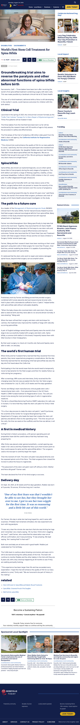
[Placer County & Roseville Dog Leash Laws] (68, 101)
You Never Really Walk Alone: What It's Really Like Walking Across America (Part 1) (67, 269)
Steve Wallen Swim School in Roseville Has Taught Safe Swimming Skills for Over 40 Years (39, 657)
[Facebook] (24, 60)
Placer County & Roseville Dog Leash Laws (66, 113)
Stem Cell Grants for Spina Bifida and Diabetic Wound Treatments (22, 585)
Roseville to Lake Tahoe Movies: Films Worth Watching (68, 135)
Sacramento (20, 45)
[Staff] (2, 60)
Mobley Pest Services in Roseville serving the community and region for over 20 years (66, 657)
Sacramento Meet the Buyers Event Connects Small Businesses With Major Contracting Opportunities (67, 243)
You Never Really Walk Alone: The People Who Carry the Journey (67, 251)
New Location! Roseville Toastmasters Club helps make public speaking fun (68, 188)
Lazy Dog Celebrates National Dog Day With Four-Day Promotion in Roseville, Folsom (67, 38)
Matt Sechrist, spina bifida (11, 592)
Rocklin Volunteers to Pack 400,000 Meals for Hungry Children (67, 76)
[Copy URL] (34, 60)
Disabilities (6, 45)
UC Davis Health (12, 66)
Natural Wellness (62, 254)
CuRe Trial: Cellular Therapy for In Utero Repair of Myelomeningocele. (28, 117)
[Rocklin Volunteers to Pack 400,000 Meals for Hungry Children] (68, 64)
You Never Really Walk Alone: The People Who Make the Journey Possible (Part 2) (67, 260)
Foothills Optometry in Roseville (65, 180)
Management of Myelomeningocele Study (30, 208)
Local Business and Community (68, 139)
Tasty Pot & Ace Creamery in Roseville (67, 195)
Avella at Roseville (64, 141)
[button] (75, 2)
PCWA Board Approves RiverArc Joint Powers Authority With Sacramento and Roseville (68, 149)
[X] (29, 60)
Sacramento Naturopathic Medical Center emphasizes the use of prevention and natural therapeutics (13, 657)
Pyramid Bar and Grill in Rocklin (66, 157)
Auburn (60, 81)
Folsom (60, 45)
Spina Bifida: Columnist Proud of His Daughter (17, 588)
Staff (7, 60)
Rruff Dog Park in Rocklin (66, 174)
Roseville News (62, 118)
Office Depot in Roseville (66, 169)
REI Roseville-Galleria (65, 163)
